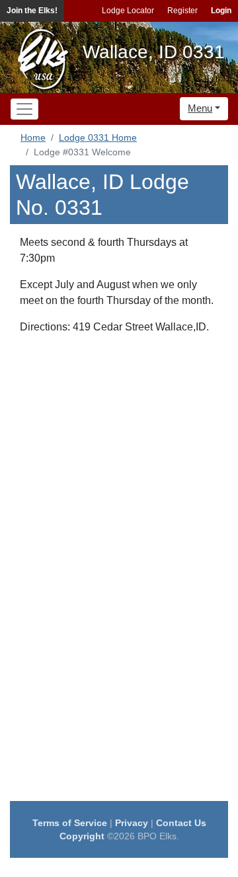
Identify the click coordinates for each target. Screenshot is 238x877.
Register (182, 10)
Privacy (131, 823)
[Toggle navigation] (24, 109)
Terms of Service (69, 823)
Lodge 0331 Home (98, 137)
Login (221, 10)
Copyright (82, 836)
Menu (200, 108)
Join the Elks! (32, 10)
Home (33, 137)
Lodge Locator (128, 10)
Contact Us (181, 823)
